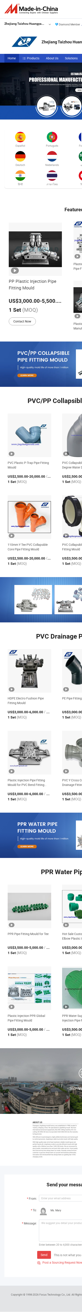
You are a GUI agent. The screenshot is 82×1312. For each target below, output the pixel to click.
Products (33, 58)
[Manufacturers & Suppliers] (31, 9)
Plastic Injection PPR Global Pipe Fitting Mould (26, 1018)
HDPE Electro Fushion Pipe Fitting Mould (26, 700)
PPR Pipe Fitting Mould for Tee (28, 934)
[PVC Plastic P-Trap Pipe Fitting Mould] (29, 435)
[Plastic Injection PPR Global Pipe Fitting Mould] (29, 988)
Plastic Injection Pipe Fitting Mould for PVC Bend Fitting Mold (26, 782)
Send (44, 1255)
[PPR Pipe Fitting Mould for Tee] (29, 906)
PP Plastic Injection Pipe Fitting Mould (32, 284)
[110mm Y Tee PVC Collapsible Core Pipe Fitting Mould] (29, 517)
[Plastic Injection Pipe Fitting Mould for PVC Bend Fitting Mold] (29, 752)
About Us (52, 58)
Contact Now (22, 321)
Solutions (71, 58)
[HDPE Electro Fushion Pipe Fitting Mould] (29, 671)
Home (12, 58)
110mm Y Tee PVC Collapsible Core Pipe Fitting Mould (28, 546)
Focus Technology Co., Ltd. (55, 1294)
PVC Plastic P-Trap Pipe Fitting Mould (28, 465)
